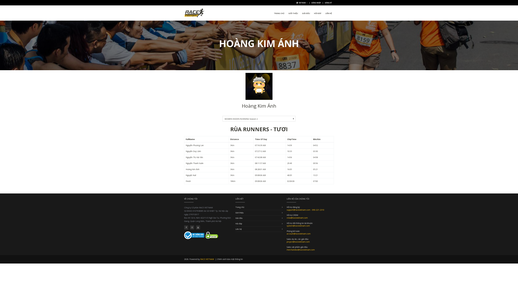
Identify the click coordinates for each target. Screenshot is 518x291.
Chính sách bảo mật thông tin (230, 259)
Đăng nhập (316, 3)
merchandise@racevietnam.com (301, 249)
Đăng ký (328, 3)
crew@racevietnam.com (297, 217)
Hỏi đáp (317, 13)
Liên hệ (328, 13)
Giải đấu (306, 13)
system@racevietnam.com (298, 225)
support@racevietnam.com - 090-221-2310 (305, 210)
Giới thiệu (293, 13)
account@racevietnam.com (299, 233)
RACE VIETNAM (207, 259)
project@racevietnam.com (298, 241)
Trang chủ (279, 13)
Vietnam (302, 3)
